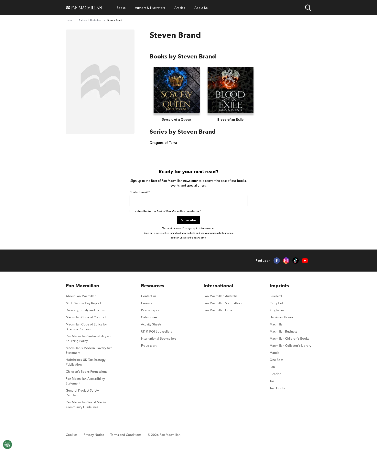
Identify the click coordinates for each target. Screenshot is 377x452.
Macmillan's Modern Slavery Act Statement (89, 350)
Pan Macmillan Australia (220, 296)
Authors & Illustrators (150, 8)
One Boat (276, 360)
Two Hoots (277, 388)
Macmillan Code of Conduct (86, 317)
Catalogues (149, 317)
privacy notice (161, 232)
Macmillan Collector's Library (290, 346)
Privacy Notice (94, 435)
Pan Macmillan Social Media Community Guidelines (86, 404)
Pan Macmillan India (217, 310)
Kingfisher (277, 310)
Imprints (279, 285)
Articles (179, 8)
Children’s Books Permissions (86, 371)
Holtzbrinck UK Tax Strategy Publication (85, 362)
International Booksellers (158, 338)
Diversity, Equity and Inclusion (87, 310)
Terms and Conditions (125, 435)
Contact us (148, 296)
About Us (201, 8)
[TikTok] (295, 260)
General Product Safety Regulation (82, 392)
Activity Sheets (151, 324)
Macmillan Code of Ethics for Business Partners (86, 326)
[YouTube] (305, 260)
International (218, 285)
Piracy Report (150, 310)
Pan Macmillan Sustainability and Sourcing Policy (89, 338)
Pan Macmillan (82, 285)
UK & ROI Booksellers (156, 331)
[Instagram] (286, 260)
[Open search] (308, 8)
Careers (146, 303)
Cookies (71, 435)
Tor (272, 381)
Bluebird (276, 296)
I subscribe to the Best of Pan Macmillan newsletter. (167, 211)
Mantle (274, 353)
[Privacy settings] (7, 444)
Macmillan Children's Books (289, 338)
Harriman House (281, 317)
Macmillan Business (283, 331)
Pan (272, 367)
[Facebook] (277, 260)
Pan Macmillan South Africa (222, 303)
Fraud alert (148, 346)
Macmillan (277, 324)
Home (69, 19)
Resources (152, 285)
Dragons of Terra (163, 142)
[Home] (84, 7)
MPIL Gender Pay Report (83, 303)
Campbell (277, 303)
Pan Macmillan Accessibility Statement (85, 381)
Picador (275, 374)
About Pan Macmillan (81, 296)
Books (121, 8)
